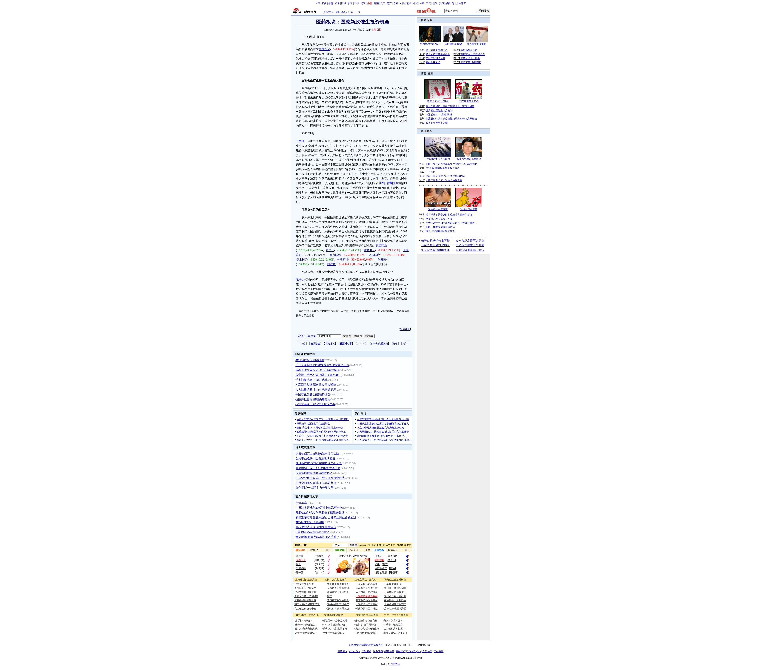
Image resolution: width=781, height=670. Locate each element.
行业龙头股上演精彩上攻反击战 (315, 404)
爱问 (441, 3)
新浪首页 (328, 12)
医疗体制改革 (389, 183)
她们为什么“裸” (468, 50)
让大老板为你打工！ (394, 628)
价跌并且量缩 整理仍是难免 (312, 399)
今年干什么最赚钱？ (334, 632)
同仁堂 (331, 264)
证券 (350, 12)
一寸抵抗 (430, 172)
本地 (303, 615)
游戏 (395, 3)
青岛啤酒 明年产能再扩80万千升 (316, 537)
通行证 (462, 3)
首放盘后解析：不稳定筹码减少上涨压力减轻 (450, 106)
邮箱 (447, 3)
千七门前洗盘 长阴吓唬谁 (311, 379)
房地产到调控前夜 (435, 58)
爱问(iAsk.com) (307, 335)
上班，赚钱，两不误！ (395, 632)
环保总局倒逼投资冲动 (435, 245)
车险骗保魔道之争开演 (470, 245)
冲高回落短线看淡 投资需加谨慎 (315, 384)
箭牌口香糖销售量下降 (435, 240)
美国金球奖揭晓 (453, 43)
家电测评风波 (433, 62)
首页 (317, 3)
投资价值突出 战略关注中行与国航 (317, 453)
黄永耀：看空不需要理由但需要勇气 (318, 375)
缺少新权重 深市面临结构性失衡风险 (319, 463)
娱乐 (337, 3)
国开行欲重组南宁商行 (470, 250)
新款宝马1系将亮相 (470, 62)
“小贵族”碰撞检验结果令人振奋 (442, 168)
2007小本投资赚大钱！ (335, 624)
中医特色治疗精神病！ (367, 632)
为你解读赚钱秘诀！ (334, 615)
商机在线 (314, 615)
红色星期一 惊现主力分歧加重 (314, 487)
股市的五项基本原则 (437, 122)
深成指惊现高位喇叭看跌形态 (314, 473)
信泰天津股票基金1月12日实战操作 (317, 370)
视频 (430, 73)
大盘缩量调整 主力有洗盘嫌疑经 (315, 389)
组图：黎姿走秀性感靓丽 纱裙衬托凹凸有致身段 (452, 164)
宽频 (376, 3)
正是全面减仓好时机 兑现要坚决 (316, 482)
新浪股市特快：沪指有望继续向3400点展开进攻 (451, 118)
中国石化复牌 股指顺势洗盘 (312, 394)
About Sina (354, 651)
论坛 (456, 58)
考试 (415, 3)
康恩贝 (330, 250)
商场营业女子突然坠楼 (472, 54)
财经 (343, 3)
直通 (298, 615)
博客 (363, 3)
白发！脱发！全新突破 (396, 615)
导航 (454, 3)
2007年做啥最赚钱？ (306, 632)
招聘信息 (389, 651)
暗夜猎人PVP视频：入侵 (439, 218)
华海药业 (383, 259)
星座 (421, 3)
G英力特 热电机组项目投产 (313, 532)
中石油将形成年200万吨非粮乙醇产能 (319, 507)
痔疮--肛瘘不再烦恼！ (366, 624)
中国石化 (324, 49)
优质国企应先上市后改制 (439, 110)
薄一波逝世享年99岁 (437, 50)
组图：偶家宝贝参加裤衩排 (440, 227)
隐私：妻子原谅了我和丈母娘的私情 (445, 176)
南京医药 (335, 254)
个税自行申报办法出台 (438, 158)
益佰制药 (369, 250)
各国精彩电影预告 (430, 43)
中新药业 (342, 259)
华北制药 (301, 259)
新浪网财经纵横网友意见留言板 (366, 645)
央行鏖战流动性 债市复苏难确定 (316, 527)
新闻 (324, 3)
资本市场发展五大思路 (470, 240)
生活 (421, 227)
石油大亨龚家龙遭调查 (469, 158)
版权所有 (396, 664)
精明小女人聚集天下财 (335, 628)
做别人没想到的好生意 (367, 628)
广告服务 (366, 651)
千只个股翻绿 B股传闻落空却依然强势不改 (322, 365)
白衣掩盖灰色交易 (469, 101)
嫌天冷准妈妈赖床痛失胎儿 (440, 231)
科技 (356, 3)
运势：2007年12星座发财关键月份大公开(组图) (451, 222)
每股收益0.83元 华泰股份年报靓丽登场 (320, 512)
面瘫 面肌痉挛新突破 (367, 615)
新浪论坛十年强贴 (470, 58)
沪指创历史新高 (468, 209)
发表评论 (405, 329)
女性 (402, 3)
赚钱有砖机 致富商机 (366, 620)
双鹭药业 (381, 245)
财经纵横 (341, 12)
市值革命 (301, 502)
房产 (389, 3)
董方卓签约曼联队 (477, 43)
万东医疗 (374, 254)
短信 (434, 3)
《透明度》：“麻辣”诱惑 (439, 114)
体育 (330, 3)
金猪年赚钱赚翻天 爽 (306, 628)
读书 (408, 3)
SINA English (414, 651)
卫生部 (300, 141)
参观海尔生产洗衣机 (438, 101)
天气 (428, 3)
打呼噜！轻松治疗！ (394, 624)
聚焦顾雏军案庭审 (438, 209)
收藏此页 (330, 343)
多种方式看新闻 (379, 343)
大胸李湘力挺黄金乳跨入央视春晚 (444, 180)
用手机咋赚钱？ (303, 620)
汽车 (382, 3)
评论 (303, 343)
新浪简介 (342, 651)
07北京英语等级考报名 (438, 54)
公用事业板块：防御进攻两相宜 (315, 458)
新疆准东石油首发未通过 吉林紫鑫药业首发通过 (326, 517)
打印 (395, 343)
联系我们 (378, 651)
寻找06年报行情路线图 (309, 360)
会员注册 (427, 651)
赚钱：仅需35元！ (393, 620)
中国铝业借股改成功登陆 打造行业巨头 (320, 478)
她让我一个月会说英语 (335, 620)
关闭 (404, 343)
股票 (350, 3)
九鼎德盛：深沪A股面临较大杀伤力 (318, 468)
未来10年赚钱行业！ (306, 624)
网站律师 (401, 651)
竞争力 (300, 279)
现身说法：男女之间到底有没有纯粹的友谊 (449, 214)
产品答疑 (439, 651)
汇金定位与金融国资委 (435, 250)
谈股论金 (315, 343)
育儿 (421, 231)
